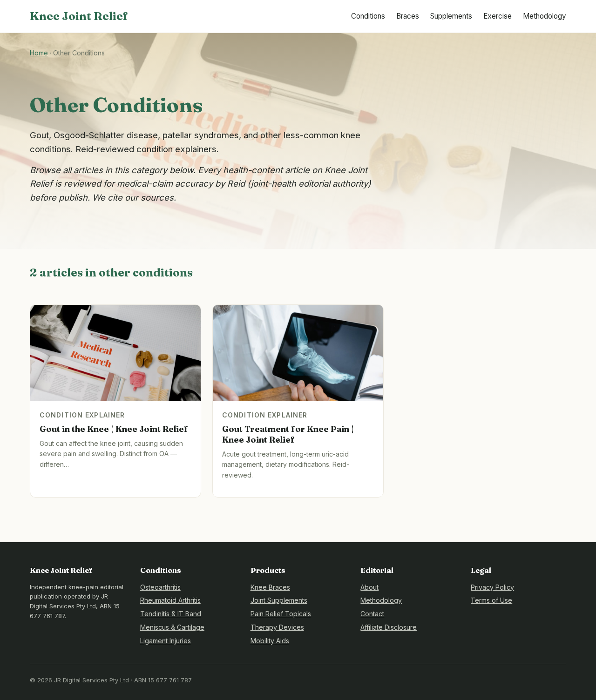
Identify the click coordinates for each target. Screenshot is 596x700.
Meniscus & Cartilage (172, 627)
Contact (372, 614)
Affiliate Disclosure (388, 627)
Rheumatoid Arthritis (170, 600)
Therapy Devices (277, 627)
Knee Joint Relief (79, 16)
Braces (407, 16)
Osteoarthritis (160, 587)
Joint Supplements (279, 600)
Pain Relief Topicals (281, 614)
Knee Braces (270, 587)
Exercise (497, 16)
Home (39, 53)
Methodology (544, 16)
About (369, 587)
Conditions (368, 16)
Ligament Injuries (165, 641)
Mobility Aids (270, 641)
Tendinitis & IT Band (170, 614)
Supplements (451, 16)
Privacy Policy (492, 587)
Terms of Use (491, 600)
